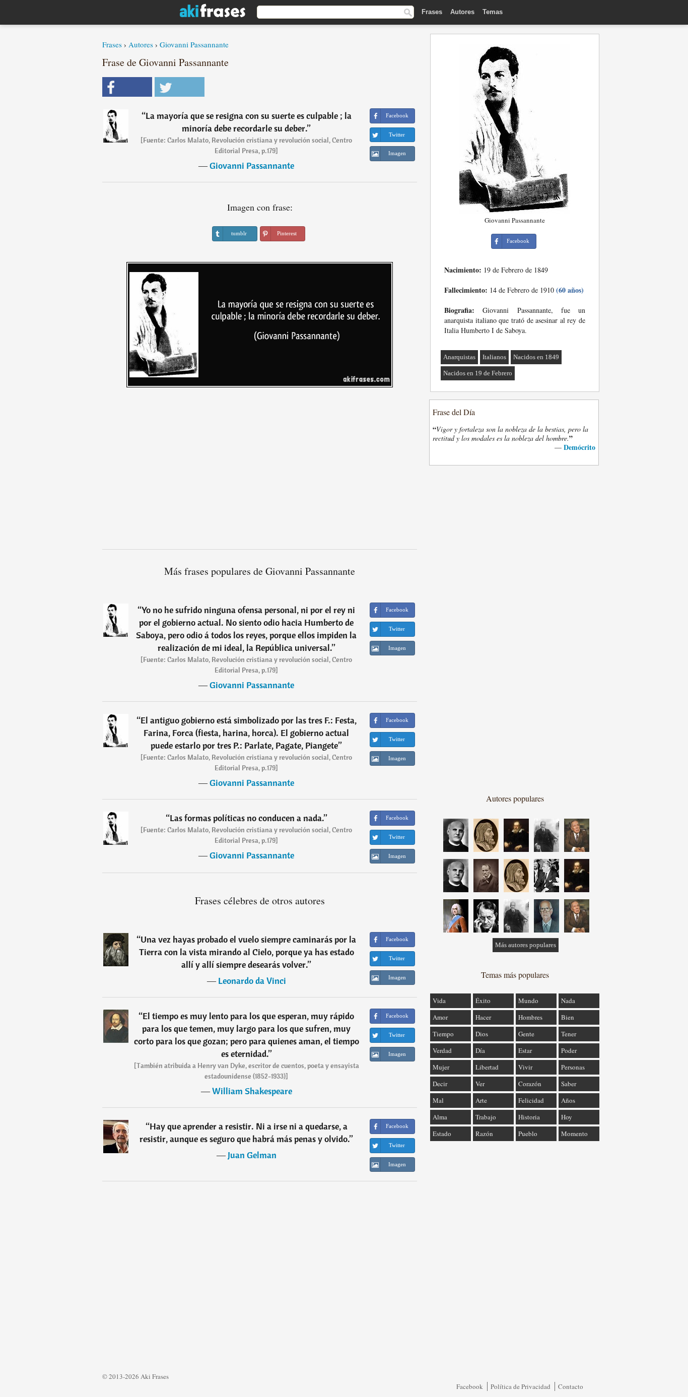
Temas (493, 12)
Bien (567, 1017)
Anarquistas (459, 357)
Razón (484, 1133)
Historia (529, 1116)
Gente (526, 1033)
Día (480, 1050)
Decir (440, 1083)
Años (568, 1100)
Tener (568, 1033)
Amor (440, 1017)
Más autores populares (525, 945)
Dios (481, 1033)
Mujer (441, 1067)
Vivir (525, 1067)
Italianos (494, 357)
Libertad (487, 1067)
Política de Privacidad (521, 1386)
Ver (480, 1083)
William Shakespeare (252, 1091)
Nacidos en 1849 (536, 357)
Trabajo (485, 1116)
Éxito (483, 1000)
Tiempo (443, 1033)
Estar (525, 1050)
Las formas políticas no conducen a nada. (247, 818)
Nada (568, 1000)
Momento (574, 1133)
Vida (439, 1000)
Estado (442, 1133)
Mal (438, 1100)
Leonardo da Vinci (252, 980)
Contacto (570, 1386)
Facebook (469, 1386)
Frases (432, 12)
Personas (573, 1067)
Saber (568, 1083)
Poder (569, 1050)
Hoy (566, 1116)
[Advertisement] (260, 472)
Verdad (442, 1050)
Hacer (483, 1017)
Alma (440, 1116)
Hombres (530, 1017)
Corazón (529, 1083)
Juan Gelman (252, 1155)
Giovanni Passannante (194, 44)
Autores (462, 12)
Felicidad (531, 1100)
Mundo (528, 1000)
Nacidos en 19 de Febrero (477, 373)
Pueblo (527, 1133)
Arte (481, 1100)
